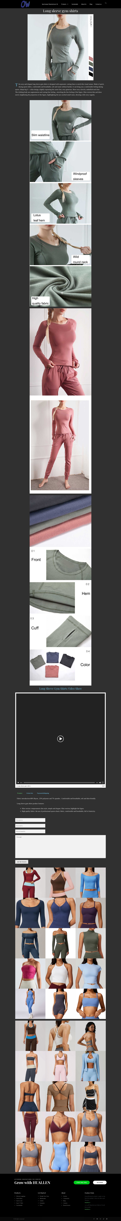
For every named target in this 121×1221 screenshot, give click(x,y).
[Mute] (100, 782)
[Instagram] (100, 1219)
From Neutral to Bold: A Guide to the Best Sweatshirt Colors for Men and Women (95, 1198)
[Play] (18, 782)
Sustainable (75, 4)
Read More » (87, 1202)
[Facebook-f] (94, 1219)
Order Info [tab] (29, 793)
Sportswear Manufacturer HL (50, 4)
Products (63, 4)
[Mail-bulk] (106, 1219)
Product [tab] (19, 793)
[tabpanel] (60, 805)
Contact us (98, 4)
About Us (83, 4)
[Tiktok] (103, 1219)
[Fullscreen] (103, 782)
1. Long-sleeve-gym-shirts (23, 786)
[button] (60, 739)
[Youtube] (97, 1219)
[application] (60, 738)
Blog (91, 4)
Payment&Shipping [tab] (43, 793)
